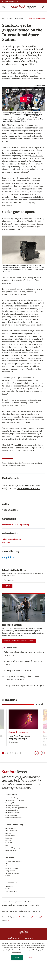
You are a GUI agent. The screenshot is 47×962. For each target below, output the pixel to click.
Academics (9, 886)
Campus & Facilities (11, 810)
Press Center (36, 911)
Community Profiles (15, 902)
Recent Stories (34, 905)
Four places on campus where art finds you (24, 685)
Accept (17, 957)
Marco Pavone (34, 161)
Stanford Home (13, 938)
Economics (9, 838)
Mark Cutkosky (36, 155)
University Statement (12, 803)
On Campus (9, 857)
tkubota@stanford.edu (28, 488)
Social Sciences (10, 850)
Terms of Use (29, 938)
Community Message (12, 805)
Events (7, 876)
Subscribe (13, 911)
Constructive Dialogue (12, 798)
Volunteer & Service (11, 891)
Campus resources (11, 868)
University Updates (8, 905)
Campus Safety (10, 871)
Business (8, 833)
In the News (27, 902)
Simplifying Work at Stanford (14, 800)
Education (8, 840)
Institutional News (11, 815)
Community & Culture (12, 873)
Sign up (7, 586)
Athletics (8, 866)
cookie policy (16, 952)
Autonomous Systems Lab (25, 333)
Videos (4, 902)
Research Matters (11, 828)
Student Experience (12, 883)
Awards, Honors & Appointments (16, 808)
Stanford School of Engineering (15, 524)
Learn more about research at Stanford (18, 641)
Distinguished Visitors (12, 813)
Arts (6, 863)
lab (9, 158)
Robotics (6, 542)
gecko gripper (31, 125)
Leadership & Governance (13, 817)
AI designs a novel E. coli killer (17, 670)
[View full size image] (23, 250)
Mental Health (9, 889)
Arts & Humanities (11, 831)
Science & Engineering (36, 18)
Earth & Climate (10, 836)
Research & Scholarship (14, 824)
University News (11, 794)
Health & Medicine (11, 843)
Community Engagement (13, 861)
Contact (5, 911)
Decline (30, 957)
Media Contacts (24, 911)
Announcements (22, 905)
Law (6, 845)
